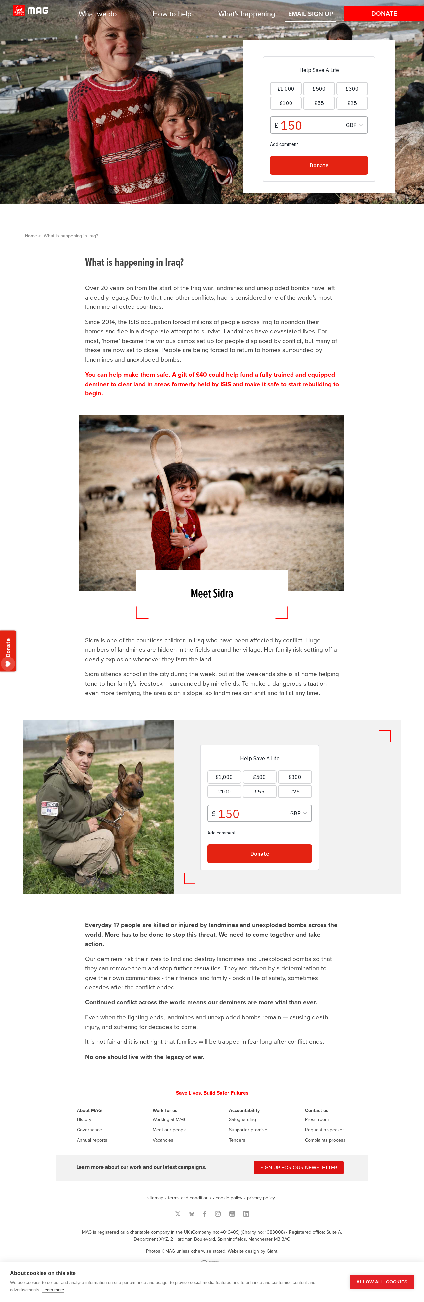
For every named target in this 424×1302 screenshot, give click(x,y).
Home (31, 236)
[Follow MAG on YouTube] (232, 1214)
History (84, 1119)
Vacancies (163, 1140)
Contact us (316, 1110)
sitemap (155, 1197)
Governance (89, 1130)
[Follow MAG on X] (178, 1214)
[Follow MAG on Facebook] (204, 1214)
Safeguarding (242, 1119)
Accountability (244, 1110)
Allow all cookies (381, 1282)
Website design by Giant (252, 1251)
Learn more (53, 1289)
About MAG (89, 1110)
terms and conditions (189, 1197)
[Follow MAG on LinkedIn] (246, 1214)
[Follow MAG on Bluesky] (192, 1214)
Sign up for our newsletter (298, 1167)
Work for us (165, 1110)
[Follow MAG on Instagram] (218, 1214)
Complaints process (325, 1140)
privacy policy (261, 1197)
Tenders (237, 1140)
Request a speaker (324, 1130)
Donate (384, 14)
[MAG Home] (30, 14)
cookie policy (229, 1197)
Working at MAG (169, 1119)
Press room (317, 1119)
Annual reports (92, 1140)
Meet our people (170, 1130)
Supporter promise (248, 1130)
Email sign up (310, 14)
